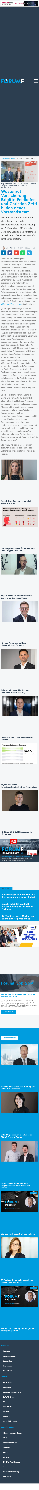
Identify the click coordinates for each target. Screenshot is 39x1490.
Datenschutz (8, 1361)
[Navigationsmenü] (36, 81)
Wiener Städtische (10, 1443)
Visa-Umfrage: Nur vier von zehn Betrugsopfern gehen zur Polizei (18, 896)
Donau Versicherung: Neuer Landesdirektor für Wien (14, 644)
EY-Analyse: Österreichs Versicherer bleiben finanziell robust (17, 1281)
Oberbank (7, 1402)
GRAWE (6, 1457)
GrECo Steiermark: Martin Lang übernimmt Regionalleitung (15, 691)
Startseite (5, 158)
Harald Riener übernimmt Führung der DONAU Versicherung (18, 1087)
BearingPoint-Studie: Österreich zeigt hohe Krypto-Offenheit (18, 549)
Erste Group (7, 1382)
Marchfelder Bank (10, 1421)
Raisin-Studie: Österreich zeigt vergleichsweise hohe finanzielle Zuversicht (15, 1185)
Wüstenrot (7, 1476)
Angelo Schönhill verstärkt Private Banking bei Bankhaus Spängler (16, 596)
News (13, 158)
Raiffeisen (7, 1387)
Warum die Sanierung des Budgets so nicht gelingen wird (17, 1329)
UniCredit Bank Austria (12, 1392)
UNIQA (5, 1438)
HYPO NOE (7, 1407)
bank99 (6, 1411)
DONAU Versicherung (11, 1462)
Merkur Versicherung (11, 1472)
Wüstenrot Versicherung (11, 304)
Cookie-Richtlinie (9, 1356)
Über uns (6, 1351)
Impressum (7, 1366)
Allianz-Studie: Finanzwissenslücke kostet (17, 738)
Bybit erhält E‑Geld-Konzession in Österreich (17, 833)
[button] (3, 252)
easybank (6, 1416)
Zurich (5, 1467)
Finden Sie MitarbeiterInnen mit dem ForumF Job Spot (18, 995)
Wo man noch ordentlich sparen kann (18, 1234)
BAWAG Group (8, 1397)
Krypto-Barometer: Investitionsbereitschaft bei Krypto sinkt (19, 786)
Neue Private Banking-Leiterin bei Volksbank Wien (16, 502)
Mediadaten (7, 1371)
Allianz (5, 1452)
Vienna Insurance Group (12, 1433)
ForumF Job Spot (17, 983)
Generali (6, 1447)
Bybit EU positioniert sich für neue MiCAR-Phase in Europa (16, 1136)
